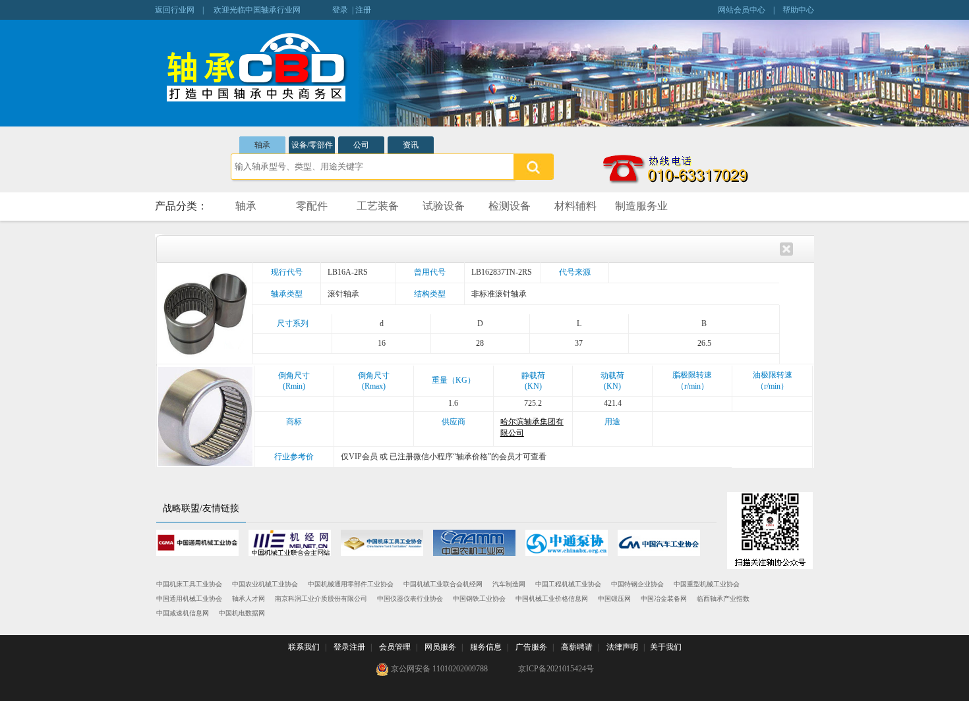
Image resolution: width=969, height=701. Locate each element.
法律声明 (622, 647)
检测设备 (509, 205)
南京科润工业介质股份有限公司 (321, 598)
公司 (361, 145)
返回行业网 (174, 9)
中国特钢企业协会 (637, 584)
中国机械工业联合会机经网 (443, 584)
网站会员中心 (741, 9)
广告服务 (531, 647)
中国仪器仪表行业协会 (410, 598)
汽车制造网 (508, 584)
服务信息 (486, 647)
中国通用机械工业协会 (189, 598)
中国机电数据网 (242, 613)
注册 (363, 9)
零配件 (312, 205)
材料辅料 (575, 205)
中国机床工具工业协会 (189, 584)
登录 (340, 9)
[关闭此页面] (786, 247)
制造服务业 (641, 205)
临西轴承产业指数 (723, 598)
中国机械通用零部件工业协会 (351, 584)
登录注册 (349, 647)
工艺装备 (378, 205)
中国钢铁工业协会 (479, 598)
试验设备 (444, 205)
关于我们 (666, 647)
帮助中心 (798, 9)
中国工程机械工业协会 (568, 584)
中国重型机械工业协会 (707, 584)
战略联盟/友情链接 (201, 508)
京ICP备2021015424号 (556, 668)
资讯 (411, 145)
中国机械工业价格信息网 (551, 598)
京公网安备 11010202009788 (438, 668)
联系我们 (304, 647)
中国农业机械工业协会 (265, 584)
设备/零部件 (312, 145)
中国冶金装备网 (664, 598)
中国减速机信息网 (182, 613)
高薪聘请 (577, 647)
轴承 (262, 145)
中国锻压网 (614, 598)
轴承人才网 (248, 598)
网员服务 (440, 647)
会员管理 (395, 647)
